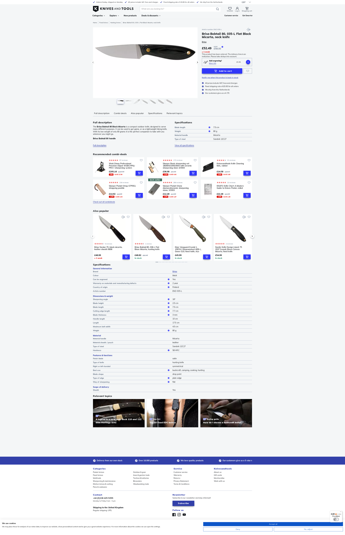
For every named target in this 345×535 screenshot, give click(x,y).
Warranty (178, 475)
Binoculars (137, 481)
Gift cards (218, 475)
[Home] (113, 8)
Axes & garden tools (141, 475)
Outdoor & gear (139, 472)
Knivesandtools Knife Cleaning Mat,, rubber (230, 164)
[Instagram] (179, 514)
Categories (97, 15)
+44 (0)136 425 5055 (103, 498)
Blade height (98, 303)
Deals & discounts (150, 15)
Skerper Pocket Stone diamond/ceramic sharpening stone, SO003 (176, 188)
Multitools (97, 478)
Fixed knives (103, 23)
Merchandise (219, 478)
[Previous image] (93, 62)
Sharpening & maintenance (104, 481)
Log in (237, 11)
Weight (178, 131)
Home (95, 23)
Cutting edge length (101, 311)
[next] (247, 236)
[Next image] (197, 62)
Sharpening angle (100, 299)
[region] (145, 66)
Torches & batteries (141, 478)
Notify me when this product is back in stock (220, 77)
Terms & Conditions (181, 484)
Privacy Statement (181, 481)
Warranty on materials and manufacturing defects (114, 283)
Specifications (155, 113)
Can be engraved (100, 279)
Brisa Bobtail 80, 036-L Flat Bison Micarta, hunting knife (147, 248)
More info (212, 63)
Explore (113, 15)
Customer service (181, 472)
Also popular (137, 113)
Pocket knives (98, 472)
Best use (96, 370)
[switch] (336, 519)
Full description (102, 113)
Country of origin (100, 287)
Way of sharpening (101, 382)
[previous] (97, 236)
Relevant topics (174, 113)
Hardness (97, 350)
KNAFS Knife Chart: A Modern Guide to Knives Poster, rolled (230, 187)
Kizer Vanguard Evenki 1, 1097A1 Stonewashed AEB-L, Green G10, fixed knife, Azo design (188, 249)
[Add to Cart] (139, 173)
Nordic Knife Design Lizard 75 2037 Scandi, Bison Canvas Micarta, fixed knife (228, 249)
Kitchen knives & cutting (103, 484)
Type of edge (98, 378)
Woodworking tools (141, 484)
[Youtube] (184, 514)
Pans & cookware (100, 487)
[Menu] (340, 512)
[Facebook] (174, 514)
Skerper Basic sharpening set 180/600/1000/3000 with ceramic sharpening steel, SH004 (177, 165)
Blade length (180, 127)
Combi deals (120, 113)
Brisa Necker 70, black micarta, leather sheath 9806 (108, 248)
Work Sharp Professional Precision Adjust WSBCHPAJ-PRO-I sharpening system (122, 165)
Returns (177, 478)
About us (217, 472)
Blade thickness (99, 315)
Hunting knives (115, 23)
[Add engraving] (248, 62)
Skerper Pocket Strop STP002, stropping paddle (122, 187)
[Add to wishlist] (247, 71)
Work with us (219, 481)
